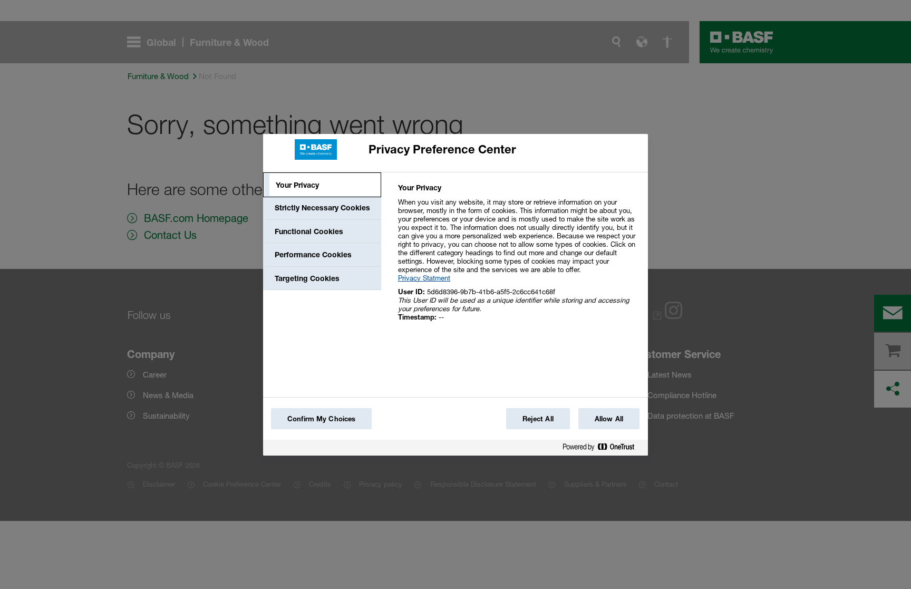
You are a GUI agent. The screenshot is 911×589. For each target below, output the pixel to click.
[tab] (322, 185)
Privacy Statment (424, 278)
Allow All (609, 418)
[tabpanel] (518, 258)
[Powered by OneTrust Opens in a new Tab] (603, 449)
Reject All (538, 418)
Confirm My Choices (321, 418)
